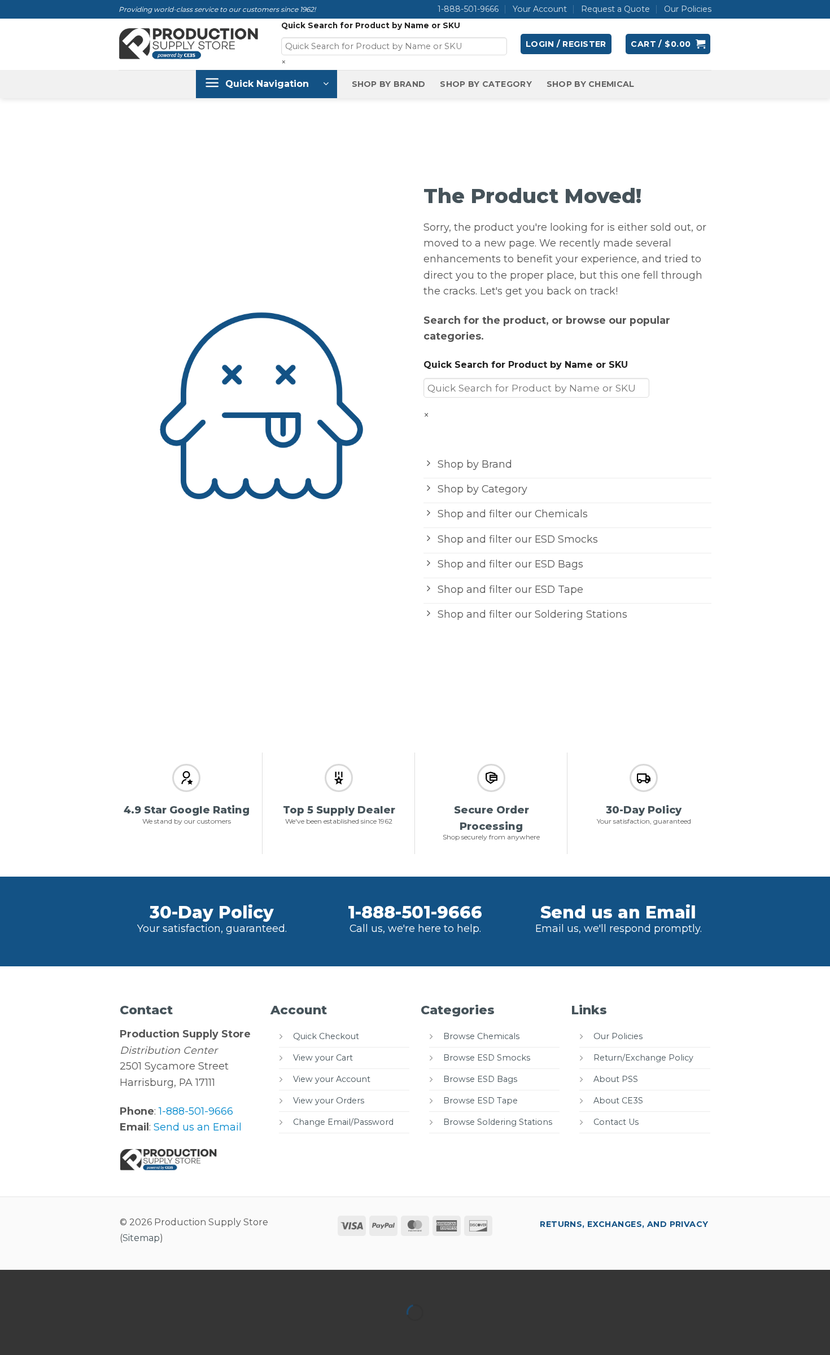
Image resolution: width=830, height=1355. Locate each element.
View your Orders (328, 1101)
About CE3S (618, 1101)
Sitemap (141, 1238)
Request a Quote (615, 9)
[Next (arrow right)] (49, 1333)
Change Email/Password (343, 1122)
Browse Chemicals (481, 1036)
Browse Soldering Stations (497, 1122)
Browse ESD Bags (480, 1079)
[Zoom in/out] (12, 1282)
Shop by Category (486, 84)
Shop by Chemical (591, 84)
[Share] (86, 1282)
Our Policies (687, 9)
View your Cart (323, 1058)
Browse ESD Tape (480, 1101)
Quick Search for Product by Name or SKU (370, 25)
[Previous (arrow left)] (12, 1333)
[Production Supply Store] (189, 44)
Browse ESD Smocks (486, 1058)
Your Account (540, 9)
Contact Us (616, 1122)
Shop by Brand (389, 84)
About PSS (615, 1079)
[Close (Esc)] (123, 1282)
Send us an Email (618, 912)
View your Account (331, 1079)
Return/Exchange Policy (643, 1058)
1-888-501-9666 (468, 9)
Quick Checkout (326, 1036)
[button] (566, 44)
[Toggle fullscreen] (49, 1282)
